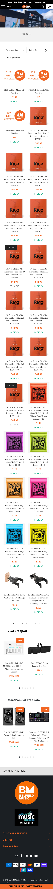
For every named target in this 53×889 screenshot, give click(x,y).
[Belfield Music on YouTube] (36, 856)
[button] (26, 886)
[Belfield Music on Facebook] (21, 856)
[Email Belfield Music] (17, 856)
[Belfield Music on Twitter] (31, 856)
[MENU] (1, 6)
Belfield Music (14, 880)
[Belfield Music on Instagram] (26, 856)
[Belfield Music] (26, 6)
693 (35, 623)
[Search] (43, 6)
